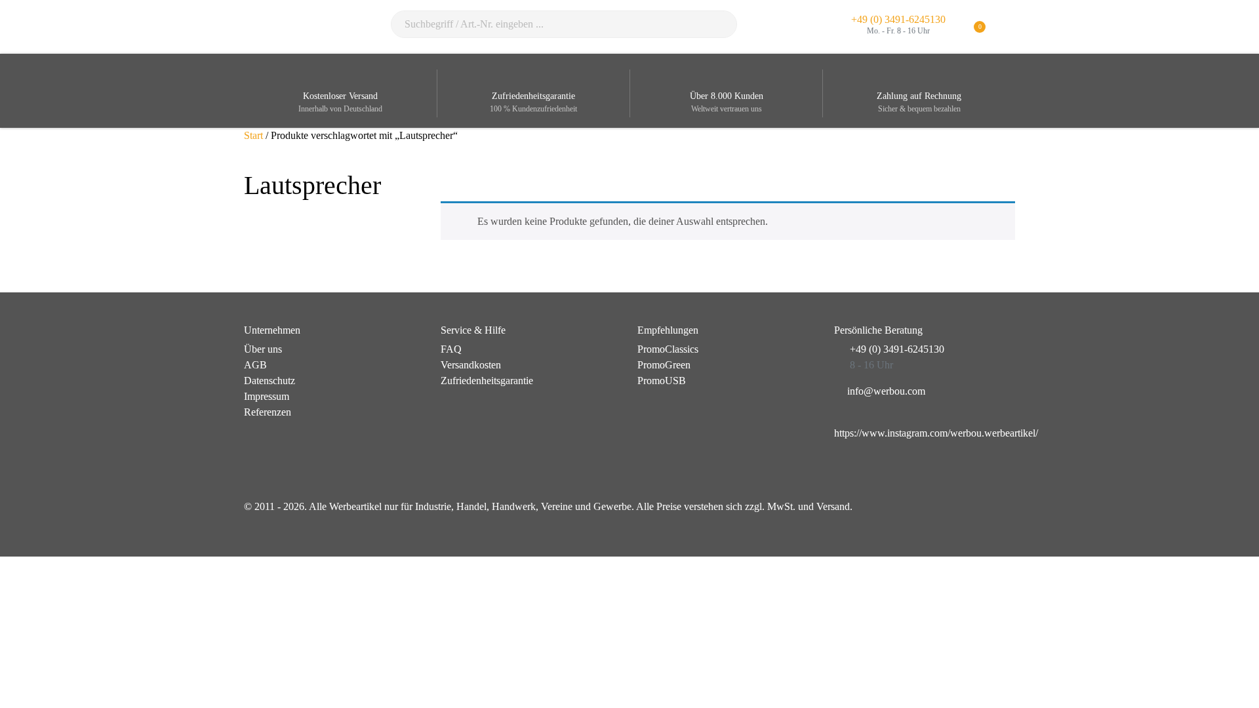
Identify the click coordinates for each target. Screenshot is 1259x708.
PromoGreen (663, 364)
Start (253, 135)
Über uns (263, 349)
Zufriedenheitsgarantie (487, 380)
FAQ (451, 349)
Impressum (266, 396)
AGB (255, 364)
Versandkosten (471, 364)
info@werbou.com (886, 391)
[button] (1007, 27)
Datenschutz (269, 380)
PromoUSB (661, 380)
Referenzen (267, 412)
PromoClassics (667, 349)
